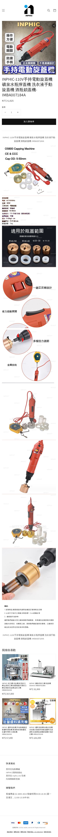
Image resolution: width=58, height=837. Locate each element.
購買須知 (23, 832)
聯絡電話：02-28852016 (35, 832)
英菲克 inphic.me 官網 (15, 775)
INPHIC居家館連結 (14, 772)
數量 (4, 107)
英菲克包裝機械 (13, 769)
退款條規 (10, 832)
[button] (3, 10)
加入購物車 (29, 121)
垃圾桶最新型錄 (13, 779)
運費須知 (17, 832)
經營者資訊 (47, 832)
